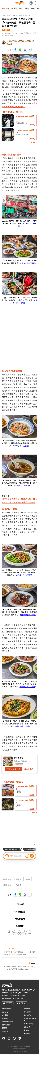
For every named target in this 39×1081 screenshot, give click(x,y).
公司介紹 (5, 1012)
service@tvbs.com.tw (17, 995)
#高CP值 (17, 885)
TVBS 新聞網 (23, 1051)
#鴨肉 (28, 879)
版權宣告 (5, 1031)
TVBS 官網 (15, 1051)
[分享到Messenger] (25, 50)
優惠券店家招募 (7, 1021)
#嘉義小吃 (18, 879)
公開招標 (27, 1027)
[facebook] (3, 1038)
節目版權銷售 (28, 1024)
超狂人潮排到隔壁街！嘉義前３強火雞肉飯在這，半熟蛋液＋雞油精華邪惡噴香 (19, 501)
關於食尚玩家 (6, 1009)
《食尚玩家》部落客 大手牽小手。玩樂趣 (21, 43)
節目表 (4, 1028)
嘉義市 (14, 15)
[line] (14, 1038)
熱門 (27, 8)
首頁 (3, 15)
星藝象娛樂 (27, 1033)
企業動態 (5, 1018)
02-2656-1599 (18, 998)
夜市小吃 (27, 15)
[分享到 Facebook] (15, 50)
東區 (20, 15)
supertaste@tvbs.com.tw (19, 993)
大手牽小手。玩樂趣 (28, 263)
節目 (21, 8)
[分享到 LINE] (20, 50)
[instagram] (19, 1038)
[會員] (35, 3)
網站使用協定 (28, 1015)
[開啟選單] (3, 3)
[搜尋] (31, 3)
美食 (33, 8)
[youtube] (9, 1038)
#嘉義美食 (7, 879)
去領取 (32, 124)
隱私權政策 (27, 1012)
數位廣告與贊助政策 (30, 1019)
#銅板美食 (7, 885)
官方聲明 (27, 1030)
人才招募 (5, 1015)
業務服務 (27, 1009)
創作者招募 (6, 1025)
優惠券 (14, 8)
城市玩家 (6, 8)
